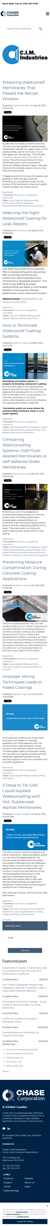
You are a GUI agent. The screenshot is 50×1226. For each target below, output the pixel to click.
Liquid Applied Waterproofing (23, 200)
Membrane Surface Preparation (17, 203)
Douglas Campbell (22, 814)
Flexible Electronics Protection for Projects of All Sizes (20, 1034)
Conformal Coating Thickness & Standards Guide (19, 1020)
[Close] (47, 1206)
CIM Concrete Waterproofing (22, 1049)
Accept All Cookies (25, 1221)
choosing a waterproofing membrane (20, 157)
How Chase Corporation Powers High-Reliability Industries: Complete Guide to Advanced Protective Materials (24, 987)
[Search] (39, 28)
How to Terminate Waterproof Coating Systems (21, 331)
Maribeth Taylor (20, 343)
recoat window (36, 206)
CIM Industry (13, 1062)
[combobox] (19, 28)
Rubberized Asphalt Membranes (18, 914)
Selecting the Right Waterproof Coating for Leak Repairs (24, 218)
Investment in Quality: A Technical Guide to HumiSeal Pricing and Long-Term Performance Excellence (24, 971)
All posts (6, 920)
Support (8, 1182)
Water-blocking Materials (35, 555)
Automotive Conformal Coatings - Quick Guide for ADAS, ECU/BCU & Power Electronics (24, 1004)
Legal (27, 1186)
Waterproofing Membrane (15, 206)
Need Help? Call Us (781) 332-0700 (20, 4)
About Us (29, 1182)
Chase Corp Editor (21, 105)
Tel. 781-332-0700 (11, 1166)
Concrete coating (17, 909)
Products (8, 1178)
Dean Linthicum (20, 230)
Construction (32, 318)
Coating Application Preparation (24, 427)
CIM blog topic (14, 1058)
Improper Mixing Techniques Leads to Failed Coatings (22, 682)
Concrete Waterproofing (21, 315)
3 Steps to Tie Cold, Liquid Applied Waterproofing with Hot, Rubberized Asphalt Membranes (21, 796)
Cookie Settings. (13, 1214)
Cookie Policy (22, 1212)
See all (5, 1071)
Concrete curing (10, 667)
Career (7, 1186)
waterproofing (33, 430)
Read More (7, 192)
